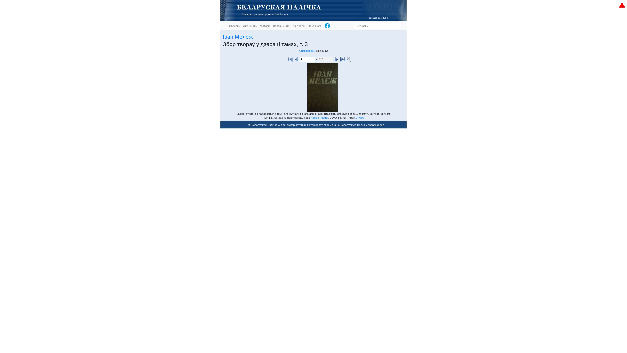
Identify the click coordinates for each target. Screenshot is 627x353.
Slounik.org (315, 25)
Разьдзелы (234, 25)
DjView (359, 117)
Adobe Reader (319, 117)
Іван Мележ (238, 37)
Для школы (250, 25)
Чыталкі (265, 25)
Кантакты (299, 25)
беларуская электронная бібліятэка (265, 14)
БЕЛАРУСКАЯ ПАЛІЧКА (279, 7)
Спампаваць (307, 50)
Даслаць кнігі (281, 25)
